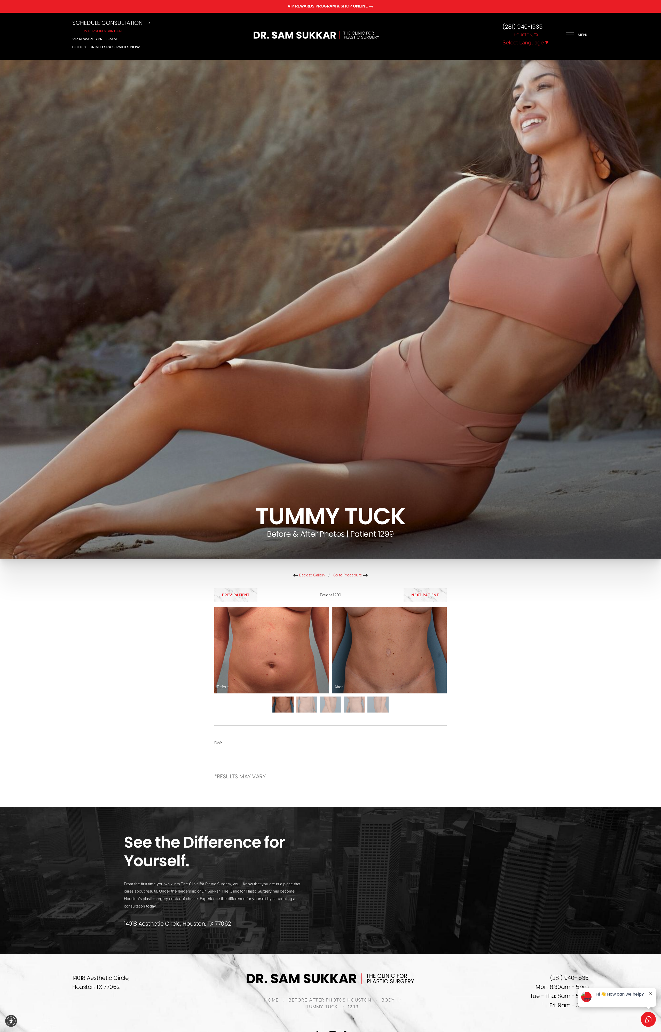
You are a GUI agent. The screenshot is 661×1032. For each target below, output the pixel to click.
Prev (236, 595)
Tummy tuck (322, 1007)
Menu (583, 34)
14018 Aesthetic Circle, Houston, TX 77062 (177, 924)
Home (271, 1000)
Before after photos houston (329, 1000)
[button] (11, 1021)
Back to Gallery (311, 575)
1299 (353, 1007)
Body (388, 1000)
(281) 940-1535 (522, 27)
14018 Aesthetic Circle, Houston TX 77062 (101, 982)
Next (425, 595)
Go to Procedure (348, 575)
